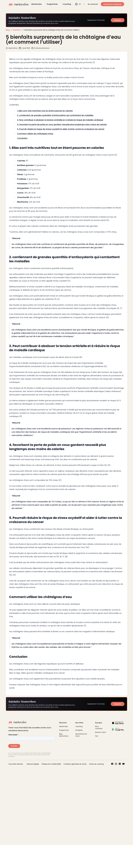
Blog (8, 30)
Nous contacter (98, 727)
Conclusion (22, 138)
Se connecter (93, 4)
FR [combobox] (80, 4)
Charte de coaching (96, 764)
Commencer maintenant (112, 4)
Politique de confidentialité (51, 764)
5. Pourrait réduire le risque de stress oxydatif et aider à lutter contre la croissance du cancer (60, 129)
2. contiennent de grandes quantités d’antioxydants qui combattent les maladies (55, 115)
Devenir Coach (100, 732)
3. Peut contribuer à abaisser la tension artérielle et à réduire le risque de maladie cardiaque (60, 120)
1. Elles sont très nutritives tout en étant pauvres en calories (45, 110)
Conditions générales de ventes (75, 764)
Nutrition (16, 30)
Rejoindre (117, 20)
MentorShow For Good (81, 735)
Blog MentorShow (63, 735)
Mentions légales (33, 764)
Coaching (67, 4)
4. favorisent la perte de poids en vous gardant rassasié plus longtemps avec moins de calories (62, 124)
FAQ (96, 736)
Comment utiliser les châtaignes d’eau (35, 133)
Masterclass (36, 4)
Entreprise (79, 730)
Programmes (52, 4)
